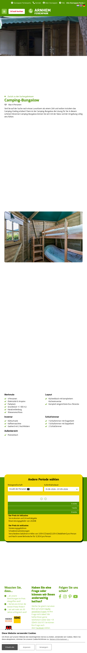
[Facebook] (60, 597)
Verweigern (43, 647)
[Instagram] (65, 597)
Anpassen (26, 647)
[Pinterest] (69, 597)
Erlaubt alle (9, 647)
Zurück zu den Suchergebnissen (20, 96)
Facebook (40, 628)
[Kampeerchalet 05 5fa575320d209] (43, 237)
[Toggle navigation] (4, 11)
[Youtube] (75, 597)
